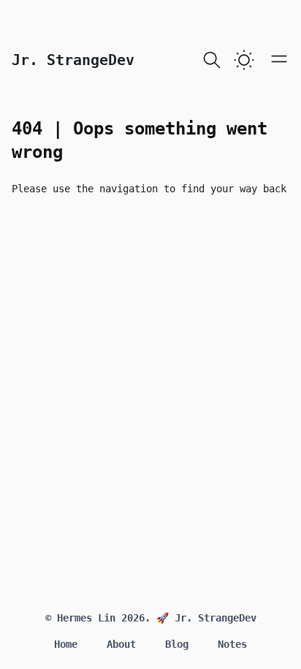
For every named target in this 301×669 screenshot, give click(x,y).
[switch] (244, 60)
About (121, 644)
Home (65, 644)
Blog (176, 644)
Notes (232, 644)
